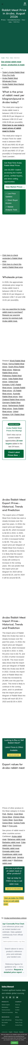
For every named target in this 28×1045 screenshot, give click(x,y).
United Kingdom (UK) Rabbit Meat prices (13, 414)
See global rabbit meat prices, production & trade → (12, 65)
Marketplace (5, 1007)
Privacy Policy (18, 1020)
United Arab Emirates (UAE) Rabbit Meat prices (11, 385)
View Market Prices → (15, 187)
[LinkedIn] (3, 997)
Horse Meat (7, 817)
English (10, 1032)
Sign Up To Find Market (14, 888)
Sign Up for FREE (14, 755)
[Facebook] (10, 997)
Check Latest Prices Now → (14, 453)
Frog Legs (13, 826)
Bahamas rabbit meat (16, 839)
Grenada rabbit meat (10, 851)
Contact (17, 1010)
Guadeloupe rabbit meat (12, 854)
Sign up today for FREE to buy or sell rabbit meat (14, 901)
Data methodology (7, 1020)
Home (4, 19)
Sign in (3, 1025)
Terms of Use (18, 1022)
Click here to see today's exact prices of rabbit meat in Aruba (13, 128)
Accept (14, 1042)
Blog (16, 1012)
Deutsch (21, 1032)
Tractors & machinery (7, 1012)
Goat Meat (18, 814)
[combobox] (14, 941)
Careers (17, 1007)
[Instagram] (13, 997)
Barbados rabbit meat (11, 842)
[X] (6, 997)
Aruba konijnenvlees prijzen (15, 918)
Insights (3, 57)
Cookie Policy (18, 1025)
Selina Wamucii (8, 987)
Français (16, 1032)
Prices (23, 19)
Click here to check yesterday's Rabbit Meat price (12, 258)
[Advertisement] (14, 38)
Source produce (6, 1010)
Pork (4, 814)
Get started (5, 1022)
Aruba (10, 22)
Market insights (6, 1004)
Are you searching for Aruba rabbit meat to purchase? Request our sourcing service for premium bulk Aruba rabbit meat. (13, 315)
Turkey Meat (7, 820)
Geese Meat (7, 823)
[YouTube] (17, 997)
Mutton (10, 814)
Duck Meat (18, 820)
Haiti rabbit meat (9, 857)
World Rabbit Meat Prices (13, 19)
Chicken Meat (18, 817)
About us (17, 1004)
